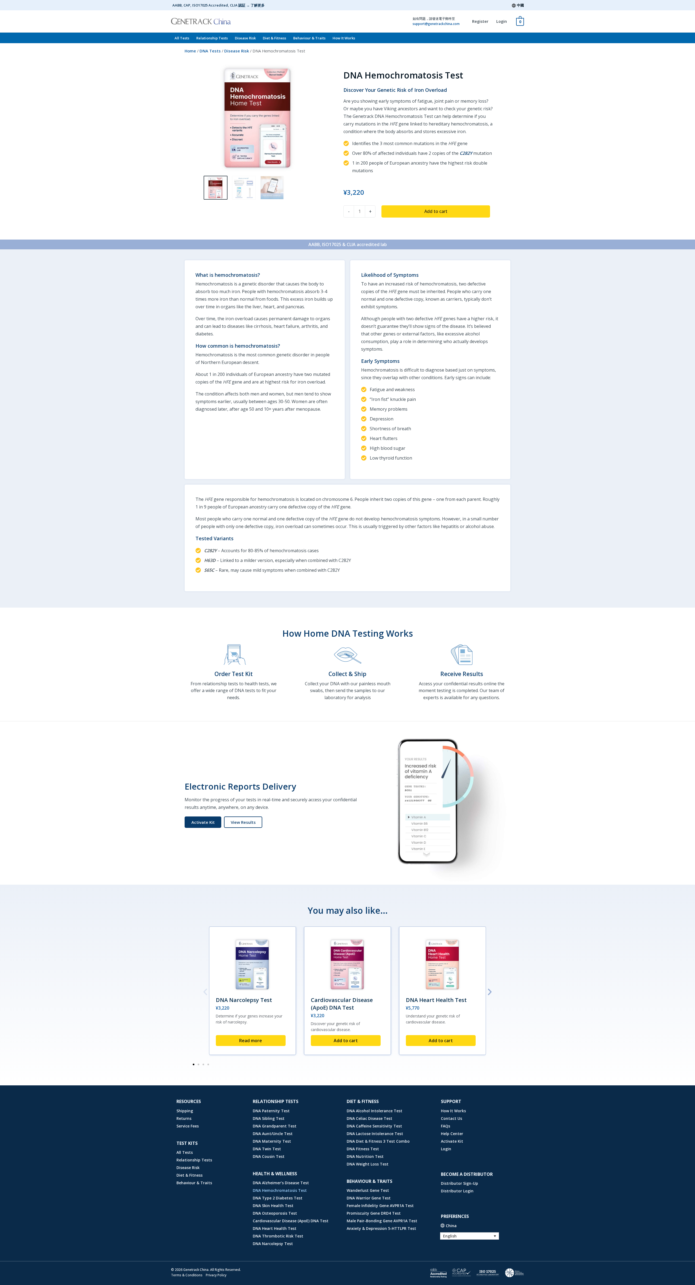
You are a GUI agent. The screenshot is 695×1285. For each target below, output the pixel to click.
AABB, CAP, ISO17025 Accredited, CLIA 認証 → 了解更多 (218, 5)
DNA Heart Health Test (436, 1000)
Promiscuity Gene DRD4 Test (374, 1213)
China (451, 1225)
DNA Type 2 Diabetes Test (277, 1198)
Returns (183, 1118)
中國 (520, 5)
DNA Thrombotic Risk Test (278, 1236)
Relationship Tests (212, 38)
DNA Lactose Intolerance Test (375, 1133)
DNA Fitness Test (363, 1148)
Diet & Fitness (274, 38)
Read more (250, 1041)
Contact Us (451, 1118)
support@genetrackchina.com (436, 23)
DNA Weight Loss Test (367, 1164)
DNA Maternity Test (272, 1141)
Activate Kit (452, 1141)
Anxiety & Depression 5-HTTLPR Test (381, 1228)
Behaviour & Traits (309, 38)
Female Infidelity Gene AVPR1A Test (380, 1205)
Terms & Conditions (187, 1275)
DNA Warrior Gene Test (369, 1198)
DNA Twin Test (267, 1148)
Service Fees (187, 1126)
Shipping (184, 1110)
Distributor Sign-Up (459, 1183)
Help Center (452, 1133)
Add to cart (435, 211)
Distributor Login (457, 1190)
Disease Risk (245, 38)
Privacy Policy (216, 1275)
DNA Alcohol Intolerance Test (374, 1110)
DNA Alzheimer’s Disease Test (281, 1182)
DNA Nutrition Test (365, 1156)
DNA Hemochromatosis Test (280, 1190)
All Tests (182, 38)
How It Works (344, 38)
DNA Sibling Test (269, 1118)
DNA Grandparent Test (274, 1126)
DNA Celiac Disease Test (369, 1118)
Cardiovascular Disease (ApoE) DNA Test (342, 1003)
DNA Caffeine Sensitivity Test (374, 1126)
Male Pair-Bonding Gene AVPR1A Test (382, 1220)
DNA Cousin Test (269, 1156)
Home (190, 51)
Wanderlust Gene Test (368, 1190)
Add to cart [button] (346, 1041)
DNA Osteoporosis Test (275, 1213)
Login (501, 21)
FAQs (445, 1126)
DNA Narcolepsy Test (244, 1000)
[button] (243, 822)
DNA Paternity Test (271, 1110)
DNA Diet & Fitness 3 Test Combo (378, 1141)
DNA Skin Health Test (273, 1205)
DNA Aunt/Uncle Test (273, 1133)
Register (480, 21)
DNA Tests (210, 51)
